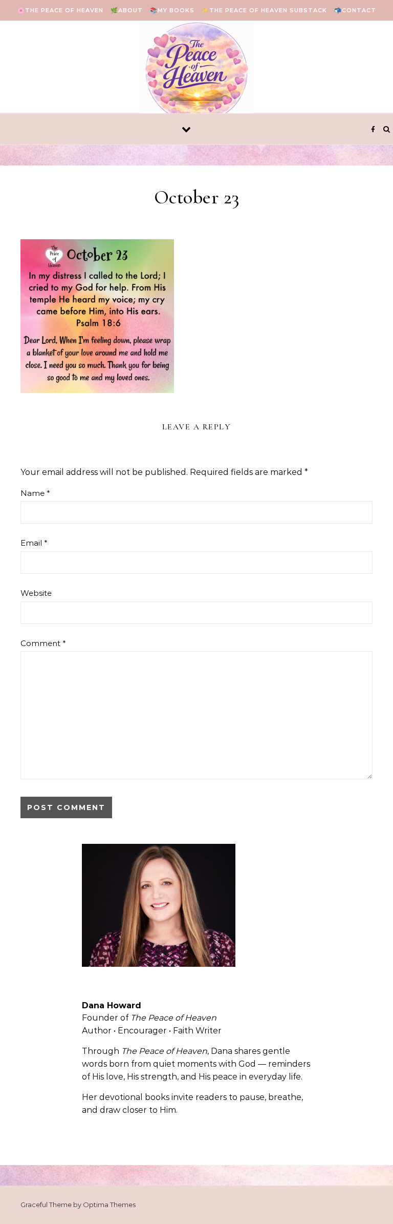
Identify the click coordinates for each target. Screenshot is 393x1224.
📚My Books (172, 10)
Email (34, 543)
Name (35, 493)
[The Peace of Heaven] (196, 75)
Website (36, 593)
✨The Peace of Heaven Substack (264, 10)
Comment (43, 643)
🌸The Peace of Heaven (60, 10)
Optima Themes (109, 1204)
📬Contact (355, 10)
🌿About (127, 10)
